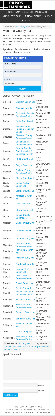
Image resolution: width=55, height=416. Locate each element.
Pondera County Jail (25, 264)
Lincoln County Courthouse (23, 216)
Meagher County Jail (25, 230)
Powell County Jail (24, 283)
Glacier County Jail (25, 178)
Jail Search (41, 12)
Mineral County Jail (25, 238)
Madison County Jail (25, 222)
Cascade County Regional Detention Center (25, 128)
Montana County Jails (14, 349)
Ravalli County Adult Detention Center (25, 293)
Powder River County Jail (22, 270)
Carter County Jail (24, 121)
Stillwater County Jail (24, 325)
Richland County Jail (25, 299)
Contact (27, 20)
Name (41, 385)
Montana (45, 346)
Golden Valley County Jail (22, 184)
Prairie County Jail (24, 288)
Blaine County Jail (24, 108)
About (48, 16)
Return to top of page (28, 406)
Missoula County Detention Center (24, 245)
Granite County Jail (25, 190)
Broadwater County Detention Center (25, 115)
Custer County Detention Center (24, 143)
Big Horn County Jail (25, 101)
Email (41, 390)
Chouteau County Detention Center (24, 137)
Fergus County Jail (25, 165)
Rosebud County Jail (26, 312)
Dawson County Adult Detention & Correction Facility (24, 150)
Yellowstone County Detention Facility (25, 338)
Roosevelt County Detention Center (24, 306)
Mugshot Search (13, 16)
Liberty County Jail (24, 209)
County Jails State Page (28, 346)
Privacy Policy (24, 412)
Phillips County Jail (25, 257)
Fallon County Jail (24, 158)
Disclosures (42, 412)
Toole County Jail (24, 331)
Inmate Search (24, 12)
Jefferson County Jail (24, 197)
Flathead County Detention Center (24, 172)
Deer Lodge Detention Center (24, 277)
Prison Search (34, 16)
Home (10, 12)
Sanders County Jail (25, 318)
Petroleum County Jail (24, 251)
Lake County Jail (24, 203)
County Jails (25, 343)
